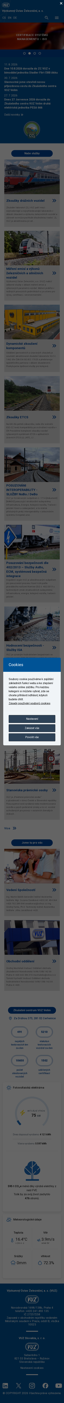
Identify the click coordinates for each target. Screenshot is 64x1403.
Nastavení (32, 718)
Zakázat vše (32, 728)
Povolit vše (32, 737)
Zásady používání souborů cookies (29, 703)
